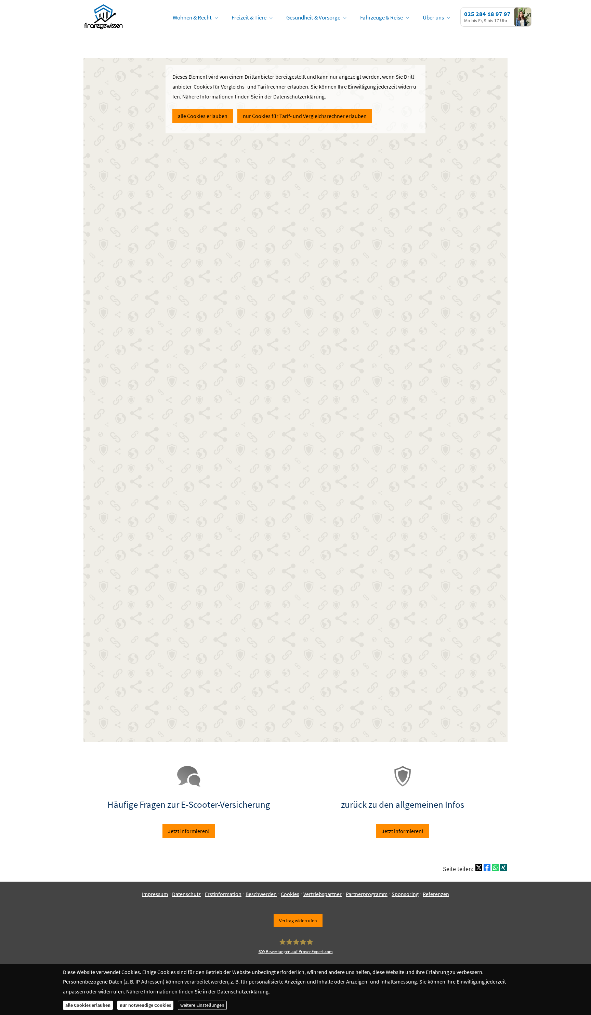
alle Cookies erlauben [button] (202, 116)
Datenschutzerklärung (242, 991)
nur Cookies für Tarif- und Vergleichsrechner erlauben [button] (305, 116)
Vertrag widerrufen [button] (298, 921)
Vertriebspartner (322, 894)
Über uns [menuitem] (433, 17)
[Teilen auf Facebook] (487, 867)
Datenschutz (186, 894)
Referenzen (436, 894)
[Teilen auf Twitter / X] (478, 867)
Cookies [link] (290, 894)
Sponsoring (405, 894)
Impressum (155, 894)
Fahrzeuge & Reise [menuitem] (381, 17)
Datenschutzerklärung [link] (299, 96)
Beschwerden (261, 894)
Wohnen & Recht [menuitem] (192, 17)
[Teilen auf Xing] (503, 867)
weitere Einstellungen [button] (202, 1005)
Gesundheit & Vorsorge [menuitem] (313, 17)
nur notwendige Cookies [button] (145, 1005)
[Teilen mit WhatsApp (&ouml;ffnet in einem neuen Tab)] (495, 867)
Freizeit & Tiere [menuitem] (249, 17)
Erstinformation (223, 894)
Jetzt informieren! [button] (189, 831)
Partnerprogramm (367, 894)
